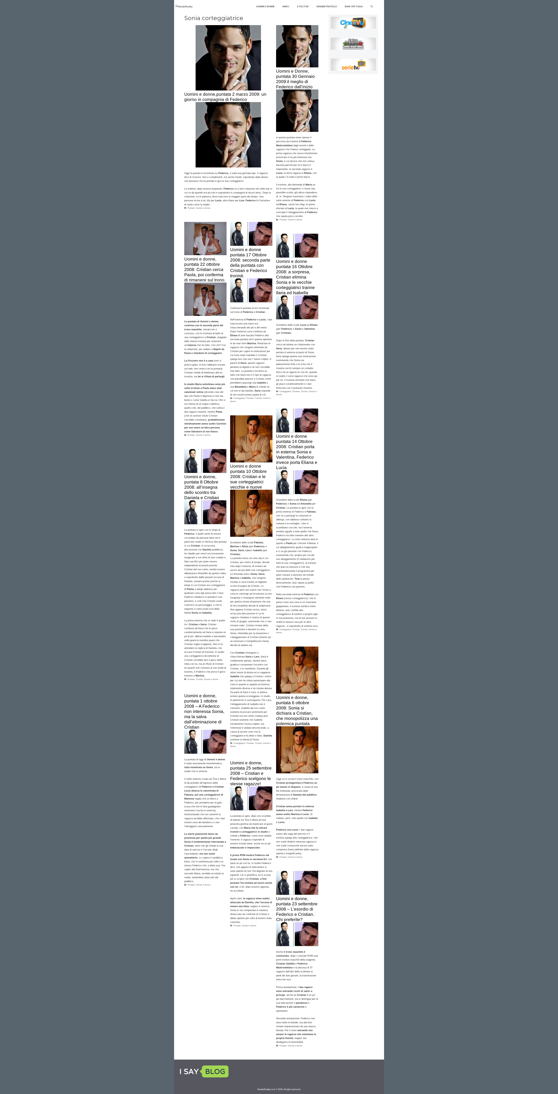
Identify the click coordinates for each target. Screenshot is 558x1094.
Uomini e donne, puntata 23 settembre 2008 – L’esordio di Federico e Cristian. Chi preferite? (297, 909)
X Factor (302, 6)
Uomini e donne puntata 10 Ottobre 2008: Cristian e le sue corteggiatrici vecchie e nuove (248, 476)
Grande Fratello (326, 6)
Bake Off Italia (354, 6)
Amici (285, 6)
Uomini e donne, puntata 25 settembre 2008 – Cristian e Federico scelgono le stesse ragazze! (251, 773)
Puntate (191, 208)
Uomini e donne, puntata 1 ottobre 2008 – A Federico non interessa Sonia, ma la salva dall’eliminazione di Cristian (204, 711)
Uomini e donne (265, 6)
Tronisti (258, 398)
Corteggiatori (239, 398)
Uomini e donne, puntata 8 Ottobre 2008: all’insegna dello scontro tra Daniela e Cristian (201, 487)
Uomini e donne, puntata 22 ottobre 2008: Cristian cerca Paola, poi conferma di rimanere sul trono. (205, 269)
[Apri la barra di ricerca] (372, 6)
